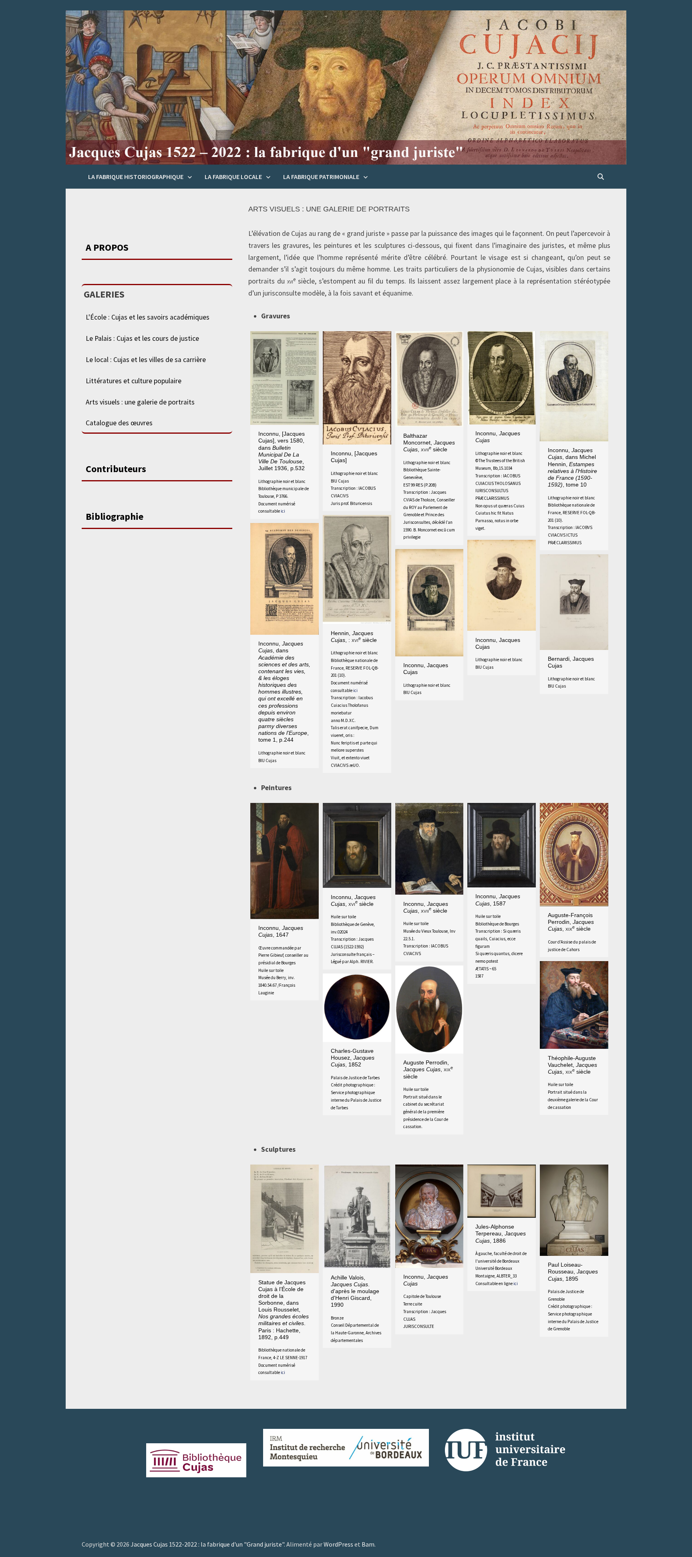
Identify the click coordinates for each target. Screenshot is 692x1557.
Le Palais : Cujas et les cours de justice (142, 338)
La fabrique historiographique (135, 177)
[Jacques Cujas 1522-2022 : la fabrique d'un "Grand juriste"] (346, 86)
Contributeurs (116, 469)
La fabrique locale (233, 177)
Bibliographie (114, 516)
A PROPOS (107, 247)
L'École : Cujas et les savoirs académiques (147, 317)
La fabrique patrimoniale (321, 177)
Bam (368, 1544)
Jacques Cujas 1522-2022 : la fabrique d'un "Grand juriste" (207, 1544)
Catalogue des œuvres (119, 422)
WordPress (338, 1544)
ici (283, 511)
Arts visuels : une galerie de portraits (140, 402)
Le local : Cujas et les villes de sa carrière (146, 359)
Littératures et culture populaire (133, 380)
